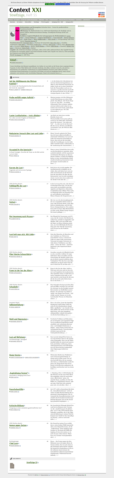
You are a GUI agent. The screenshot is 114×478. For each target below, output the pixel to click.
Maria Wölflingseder (40, 39)
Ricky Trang (28, 39)
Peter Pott (13, 237)
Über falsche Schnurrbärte (20, 254)
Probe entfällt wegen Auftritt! (21, 97)
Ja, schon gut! (50, 4)
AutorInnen (78, 19)
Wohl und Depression (18, 319)
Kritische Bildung (16, 405)
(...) (60, 73)
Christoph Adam (28, 43)
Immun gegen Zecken (18, 425)
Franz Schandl (57, 37)
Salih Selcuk (54, 46)
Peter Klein (21, 44)
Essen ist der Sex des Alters (20, 270)
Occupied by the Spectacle (20, 149)
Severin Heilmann (30, 37)
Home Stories (14, 355)
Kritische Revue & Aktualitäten (67, 19)
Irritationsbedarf (54, 19)
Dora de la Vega (55, 43)
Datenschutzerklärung (62, 4)
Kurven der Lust (16, 167)
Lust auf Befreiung (17, 337)
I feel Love (13, 443)
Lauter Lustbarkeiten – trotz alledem (24, 115)
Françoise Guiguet (30, 41)
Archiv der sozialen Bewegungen (29, 19)
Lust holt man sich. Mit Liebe (21, 234)
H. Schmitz (18, 55)
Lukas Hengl (14, 289)
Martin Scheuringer (16, 357)
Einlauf (13, 60)
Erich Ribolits (40, 46)
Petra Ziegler (52, 39)
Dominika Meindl (15, 256)
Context (25, 10)
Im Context (17, 19)
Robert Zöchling (45, 475)
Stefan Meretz (25, 46)
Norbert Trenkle (26, 89)
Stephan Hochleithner (44, 37)
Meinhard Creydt (15, 321)
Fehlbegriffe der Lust (17, 186)
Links (47, 19)
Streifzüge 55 (32, 462)
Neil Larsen (52, 44)
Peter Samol (14, 391)
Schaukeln (13, 287)
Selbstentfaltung (16, 304)
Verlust (12, 202)
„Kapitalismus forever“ (18, 373)
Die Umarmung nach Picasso (21, 216)
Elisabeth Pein (14, 219)
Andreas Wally (14, 428)
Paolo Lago (37, 44)
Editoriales (41, 19)
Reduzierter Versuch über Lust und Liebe (26, 133)
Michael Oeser (81, 475)
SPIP (36, 475)
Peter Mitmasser (15, 273)
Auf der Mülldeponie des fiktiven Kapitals (23, 82)
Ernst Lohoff (14, 89)
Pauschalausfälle (16, 389)
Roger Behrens (14, 136)
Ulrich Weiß (25, 48)
